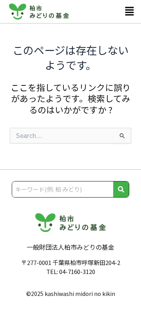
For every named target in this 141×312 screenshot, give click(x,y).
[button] (129, 11)
